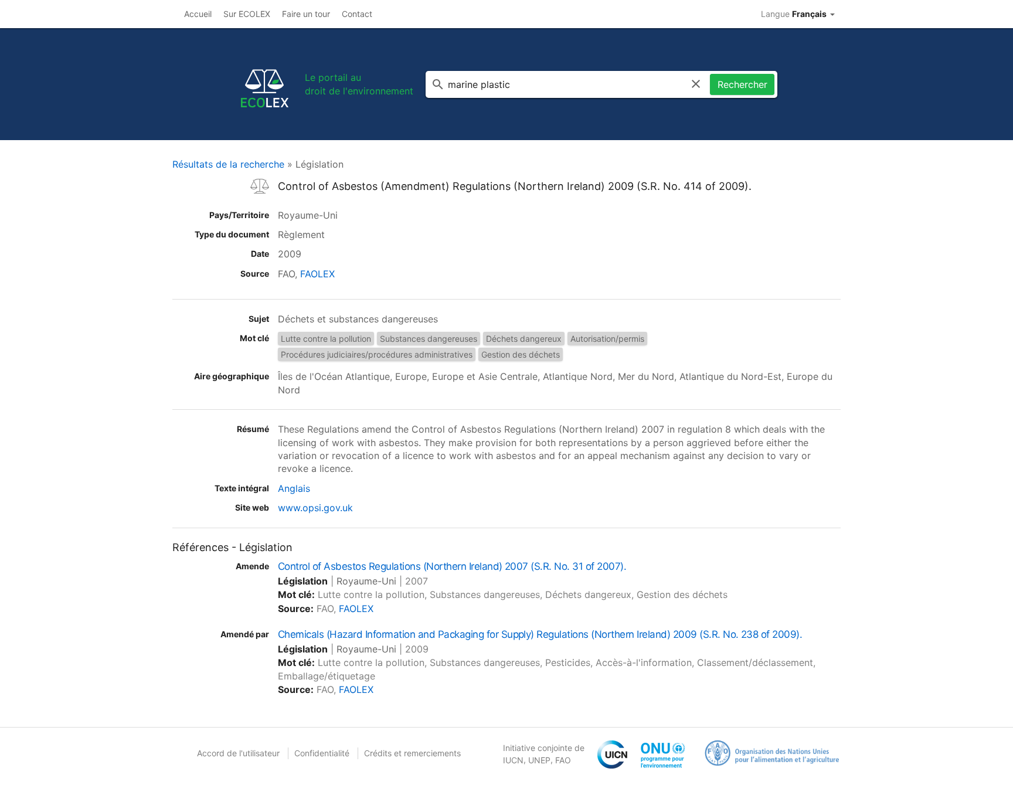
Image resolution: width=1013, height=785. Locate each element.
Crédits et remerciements (412, 753)
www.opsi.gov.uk (315, 508)
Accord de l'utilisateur (238, 753)
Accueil (198, 14)
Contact (357, 14)
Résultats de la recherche (228, 164)
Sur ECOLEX (246, 14)
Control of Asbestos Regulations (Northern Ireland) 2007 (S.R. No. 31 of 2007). (452, 566)
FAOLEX (317, 274)
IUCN (513, 760)
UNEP (539, 760)
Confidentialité (321, 753)
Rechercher (742, 84)
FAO (563, 760)
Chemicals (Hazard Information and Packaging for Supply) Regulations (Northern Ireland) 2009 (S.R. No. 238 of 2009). (540, 634)
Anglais (294, 488)
